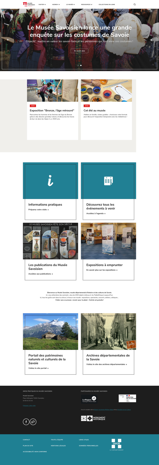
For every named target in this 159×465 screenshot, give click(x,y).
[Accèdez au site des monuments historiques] (96, 418)
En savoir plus (79, 51)
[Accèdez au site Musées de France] (84, 418)
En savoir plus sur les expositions (100, 270)
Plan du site (28, 446)
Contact (26, 440)
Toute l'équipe (57, 440)
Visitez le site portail (37, 368)
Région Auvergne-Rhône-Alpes (103, 410)
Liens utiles (84, 440)
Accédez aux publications (39, 274)
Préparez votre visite (37, 209)
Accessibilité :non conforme (35, 452)
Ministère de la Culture (124, 410)
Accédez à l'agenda (95, 213)
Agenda (55, 4)
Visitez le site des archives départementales (105, 364)
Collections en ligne (107, 4)
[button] (8, 39)
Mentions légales (58, 446)
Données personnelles (88, 446)
